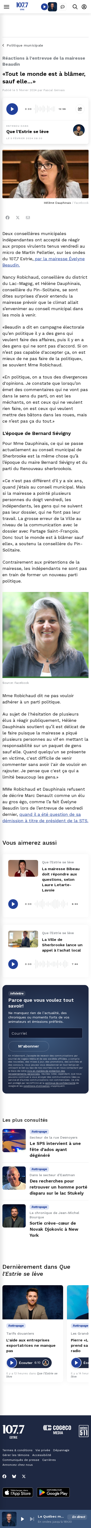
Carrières (49, 1460)
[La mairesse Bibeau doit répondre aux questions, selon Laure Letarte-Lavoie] (23, 868)
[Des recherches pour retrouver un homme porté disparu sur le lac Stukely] (14, 1178)
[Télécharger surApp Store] (17, 1493)
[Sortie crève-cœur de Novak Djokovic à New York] (14, 1216)
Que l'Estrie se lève (27, 131)
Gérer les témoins (15, 1455)
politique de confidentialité (60, 1083)
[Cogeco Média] (57, 1433)
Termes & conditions (17, 1450)
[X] (24, 1476)
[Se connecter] (84, 6)
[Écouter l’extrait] (12, 109)
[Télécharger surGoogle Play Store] (53, 1493)
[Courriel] (28, 218)
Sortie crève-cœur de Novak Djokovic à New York (54, 1229)
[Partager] (80, 109)
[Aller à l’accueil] (22, 9)
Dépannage (61, 1450)
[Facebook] (7, 218)
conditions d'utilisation (37, 1086)
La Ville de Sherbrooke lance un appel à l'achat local (62, 945)
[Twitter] (18, 218)
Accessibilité (41, 1455)
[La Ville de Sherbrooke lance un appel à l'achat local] (23, 939)
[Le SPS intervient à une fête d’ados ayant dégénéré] (14, 1140)
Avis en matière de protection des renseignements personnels (36, 1072)
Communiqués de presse (20, 1460)
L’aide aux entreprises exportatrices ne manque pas (31, 1345)
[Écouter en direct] (44, 7)
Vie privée (42, 1450)
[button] (22, 1519)
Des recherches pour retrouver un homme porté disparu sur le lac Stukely (58, 1187)
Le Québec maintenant (51, 1516)
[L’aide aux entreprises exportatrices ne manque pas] (32, 1302)
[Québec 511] (84, 1435)
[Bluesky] (14, 1476)
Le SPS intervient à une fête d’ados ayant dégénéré (55, 1149)
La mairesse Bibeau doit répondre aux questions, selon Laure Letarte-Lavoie (61, 879)
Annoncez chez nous (17, 1464)
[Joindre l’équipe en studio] (62, 6)
